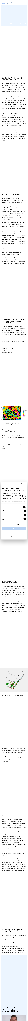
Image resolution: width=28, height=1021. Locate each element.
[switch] (24, 511)
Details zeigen (20, 524)
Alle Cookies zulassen (14, 528)
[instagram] (15, 23)
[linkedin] (11, 23)
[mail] (25, 23)
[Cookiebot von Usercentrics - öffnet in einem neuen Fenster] (20, 483)
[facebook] (20, 23)
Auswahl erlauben (14, 532)
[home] (7, 2)
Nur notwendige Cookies (14, 536)
